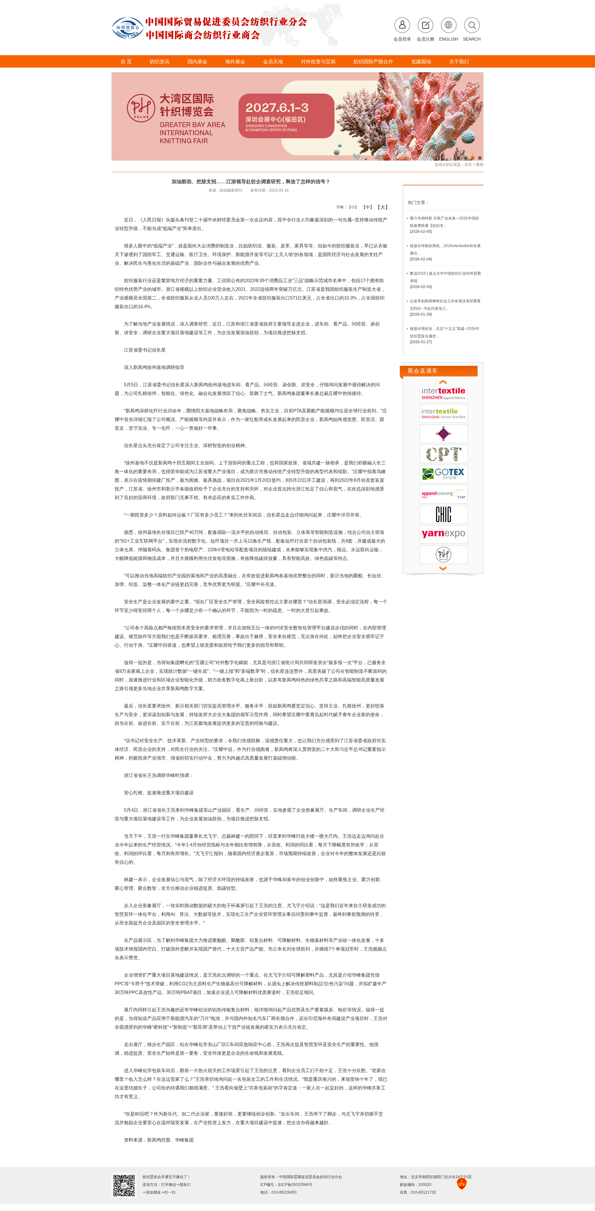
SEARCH (472, 39)
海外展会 (235, 61)
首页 (468, 164)
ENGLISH (448, 39)
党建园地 (421, 61)
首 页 (126, 61)
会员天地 (273, 61)
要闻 (479, 164)
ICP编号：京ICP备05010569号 (286, 1184)
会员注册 (425, 39)
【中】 (365, 207)
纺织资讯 (160, 61)
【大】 (379, 207)
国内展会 (197, 61)
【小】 (351, 207)
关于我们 (459, 61)
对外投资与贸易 (318, 61)
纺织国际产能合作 (373, 61)
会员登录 (402, 39)
